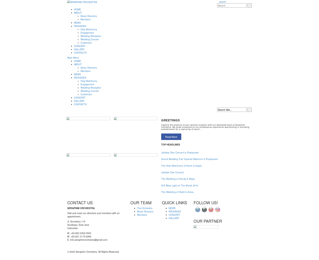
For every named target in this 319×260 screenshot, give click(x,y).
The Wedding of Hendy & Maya (178, 178)
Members (86, 19)
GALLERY (79, 49)
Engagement (87, 32)
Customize (86, 42)
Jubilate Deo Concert (172, 172)
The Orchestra (144, 208)
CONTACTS (80, 52)
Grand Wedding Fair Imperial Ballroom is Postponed (189, 159)
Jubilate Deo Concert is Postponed (180, 152)
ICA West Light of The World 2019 (179, 185)
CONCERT (79, 46)
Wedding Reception (91, 36)
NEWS (77, 22)
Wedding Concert (90, 39)
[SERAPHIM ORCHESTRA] (82, 1)
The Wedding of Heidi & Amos (177, 192)
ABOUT (78, 12)
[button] (171, 136)
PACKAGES (80, 26)
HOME (77, 9)
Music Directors (89, 16)
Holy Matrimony (89, 29)
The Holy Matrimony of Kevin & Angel (181, 165)
